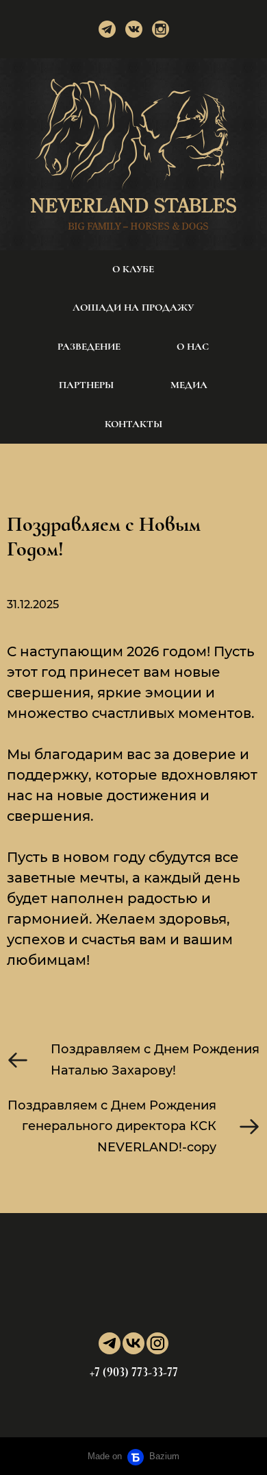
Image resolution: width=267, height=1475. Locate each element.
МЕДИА (188, 385)
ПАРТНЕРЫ (86, 385)
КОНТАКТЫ (133, 424)
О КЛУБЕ (133, 269)
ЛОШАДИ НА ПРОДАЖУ (133, 307)
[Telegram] (107, 29)
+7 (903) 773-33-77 (134, 1372)
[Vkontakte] (133, 29)
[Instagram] (160, 29)
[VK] (133, 1343)
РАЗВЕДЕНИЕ (89, 346)
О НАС (193, 346)
